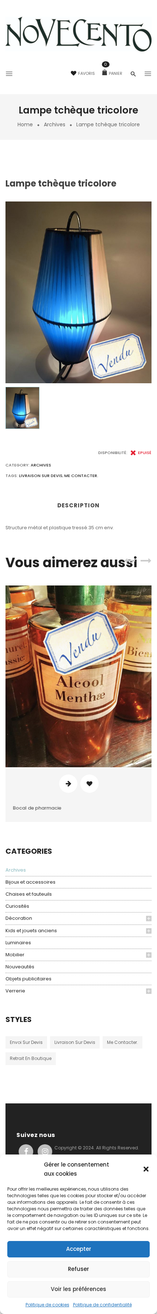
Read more (68, 784)
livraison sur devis (74, 1042)
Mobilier (14, 954)
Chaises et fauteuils (28, 894)
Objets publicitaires (28, 978)
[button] (146, 1169)
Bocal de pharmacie (37, 807)
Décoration (18, 918)
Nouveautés (19, 966)
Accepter (78, 1249)
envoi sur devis (26, 1042)
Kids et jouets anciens (31, 930)
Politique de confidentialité (102, 1305)
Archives (54, 124)
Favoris (86, 73)
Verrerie (15, 990)
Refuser (78, 1269)
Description (78, 505)
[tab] (78, 508)
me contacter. (122, 1042)
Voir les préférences (78, 1289)
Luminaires (18, 942)
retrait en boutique (30, 1058)
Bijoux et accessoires (30, 882)
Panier (113, 73)
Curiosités (17, 906)
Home (25, 124)
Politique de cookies (47, 1305)
